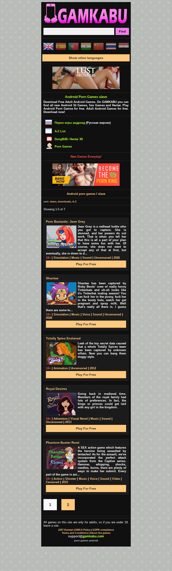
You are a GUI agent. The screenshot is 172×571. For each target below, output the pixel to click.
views (53, 201)
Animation (61, 368)
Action (58, 478)
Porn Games (63, 146)
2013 (68, 422)
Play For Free (86, 264)
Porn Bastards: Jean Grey (65, 221)
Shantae (52, 278)
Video (116, 478)
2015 (65, 482)
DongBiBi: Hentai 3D (69, 139)
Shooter (70, 478)
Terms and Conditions (75, 533)
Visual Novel (79, 418)
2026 (117, 257)
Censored (52, 482)
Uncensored (102, 257)
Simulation (61, 257)
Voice (86, 314)
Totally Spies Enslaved (63, 338)
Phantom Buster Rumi (62, 442)
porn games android (86, 540)
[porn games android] (86, 24)
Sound (87, 257)
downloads (64, 201)
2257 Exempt (65, 529)
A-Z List (60, 131)
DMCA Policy (82, 529)
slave (101, 193)
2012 (93, 368)
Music (75, 257)
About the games (100, 533)
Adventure (61, 418)
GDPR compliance (103, 529)
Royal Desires (56, 389)
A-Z (74, 201)
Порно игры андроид (70, 122)
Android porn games (81, 193)
